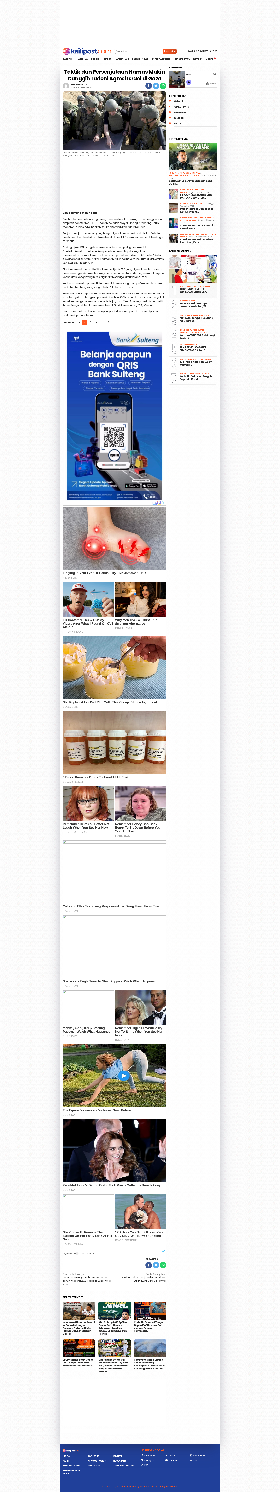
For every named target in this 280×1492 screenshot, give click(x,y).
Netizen (196, 234)
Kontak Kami (95, 1465)
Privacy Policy (97, 1460)
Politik (189, 175)
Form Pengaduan (123, 1465)
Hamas (90, 1253)
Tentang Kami (71, 1465)
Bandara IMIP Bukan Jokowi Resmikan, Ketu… (196, 241)
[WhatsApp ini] (163, 86)
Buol (189, 315)
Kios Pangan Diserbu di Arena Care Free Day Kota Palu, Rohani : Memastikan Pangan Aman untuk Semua (113, 1365)
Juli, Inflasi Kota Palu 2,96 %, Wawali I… (196, 363)
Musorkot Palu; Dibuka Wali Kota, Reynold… (196, 210)
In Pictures (183, 173)
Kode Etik (93, 1456)
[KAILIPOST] (87, 51)
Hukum (172, 173)
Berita (182, 315)
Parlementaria (176, 175)
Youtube (173, 1460)
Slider (177, 123)
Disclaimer (119, 1460)
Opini (201, 189)
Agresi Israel (70, 1253)
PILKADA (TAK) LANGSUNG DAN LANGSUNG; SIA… (196, 196)
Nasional (197, 286)
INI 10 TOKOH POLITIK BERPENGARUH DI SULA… (193, 290)
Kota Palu (180, 101)
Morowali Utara (197, 217)
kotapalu (180, 112)
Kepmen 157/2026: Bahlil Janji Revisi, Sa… (197, 337)
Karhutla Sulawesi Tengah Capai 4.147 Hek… (195, 378)
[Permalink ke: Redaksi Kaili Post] (66, 85)
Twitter (172, 1455)
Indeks (67, 1456)
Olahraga (185, 203)
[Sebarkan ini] (148, 86)
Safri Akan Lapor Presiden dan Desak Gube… (191, 182)
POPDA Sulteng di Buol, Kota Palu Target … (196, 319)
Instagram (149, 1460)
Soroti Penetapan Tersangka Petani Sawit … (197, 227)
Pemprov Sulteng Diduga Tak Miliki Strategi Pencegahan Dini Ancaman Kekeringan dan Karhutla (149, 1364)
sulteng (179, 118)
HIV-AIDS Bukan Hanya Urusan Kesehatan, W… (193, 305)
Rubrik (197, 175)
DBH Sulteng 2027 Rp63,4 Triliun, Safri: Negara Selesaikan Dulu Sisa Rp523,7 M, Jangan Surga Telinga (112, 1328)
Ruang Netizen (208, 234)
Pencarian (170, 51)
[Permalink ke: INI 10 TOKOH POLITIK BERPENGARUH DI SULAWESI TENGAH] (193, 269)
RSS (146, 1465)
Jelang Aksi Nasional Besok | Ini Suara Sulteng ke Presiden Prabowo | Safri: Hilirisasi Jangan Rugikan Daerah (79, 1328)
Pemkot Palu (181, 106)
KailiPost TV (185, 330)
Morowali (195, 173)
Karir (66, 1460)
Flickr (195, 1460)
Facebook (149, 1455)
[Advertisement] (140, 22)
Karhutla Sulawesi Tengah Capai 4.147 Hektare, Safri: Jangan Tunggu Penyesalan (149, 1327)
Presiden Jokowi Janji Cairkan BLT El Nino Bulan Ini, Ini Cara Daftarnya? (144, 1277)
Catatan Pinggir (189, 189)
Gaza (81, 1253)
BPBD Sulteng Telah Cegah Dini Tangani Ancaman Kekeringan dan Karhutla (78, 1362)
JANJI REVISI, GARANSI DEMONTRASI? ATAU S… (193, 349)
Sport (203, 203)
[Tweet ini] (156, 86)
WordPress (199, 1455)
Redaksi (117, 1456)
